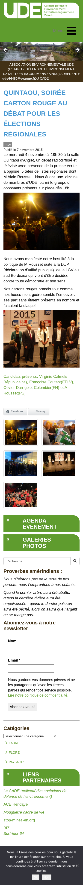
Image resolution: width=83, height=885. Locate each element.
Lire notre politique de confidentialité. (38, 695)
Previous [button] (5, 50)
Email (14, 660)
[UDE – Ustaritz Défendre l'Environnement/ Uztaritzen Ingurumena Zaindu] (41, 10)
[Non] (77, 865)
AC (6, 804)
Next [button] (77, 50)
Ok (36, 877)
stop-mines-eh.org (19, 820)
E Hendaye (18, 804)
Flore (14, 752)
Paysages (16, 762)
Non (47, 877)
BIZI (7, 828)
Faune (13, 743)
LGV (8, 145)
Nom (12, 641)
